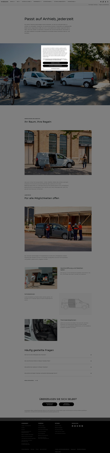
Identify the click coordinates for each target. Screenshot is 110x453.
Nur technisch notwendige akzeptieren (55, 65)
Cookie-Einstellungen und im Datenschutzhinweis (53, 59)
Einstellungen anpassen (55, 68)
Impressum (65, 59)
